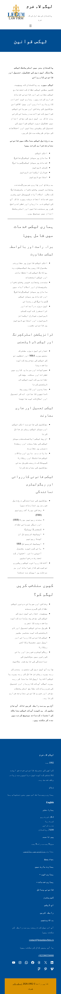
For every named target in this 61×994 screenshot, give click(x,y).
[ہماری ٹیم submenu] (40, 874)
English (50, 802)
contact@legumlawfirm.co (41, 940)
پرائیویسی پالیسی (34, 851)
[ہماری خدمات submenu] (37, 882)
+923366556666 (46, 955)
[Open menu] (30, 26)
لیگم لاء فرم (39, 6)
